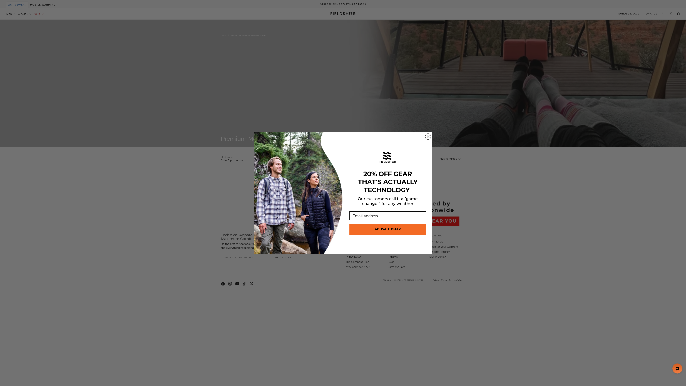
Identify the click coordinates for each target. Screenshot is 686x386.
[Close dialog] (428, 136)
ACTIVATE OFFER (388, 229)
